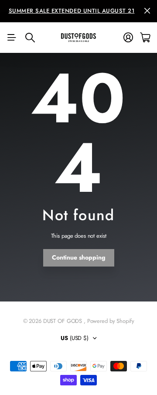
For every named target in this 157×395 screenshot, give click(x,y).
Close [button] (147, 11)
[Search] (30, 37)
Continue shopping (79, 257)
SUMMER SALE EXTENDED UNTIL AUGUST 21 (72, 11)
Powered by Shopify (110, 321)
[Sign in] (128, 37)
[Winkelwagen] (145, 37)
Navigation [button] (12, 37)
